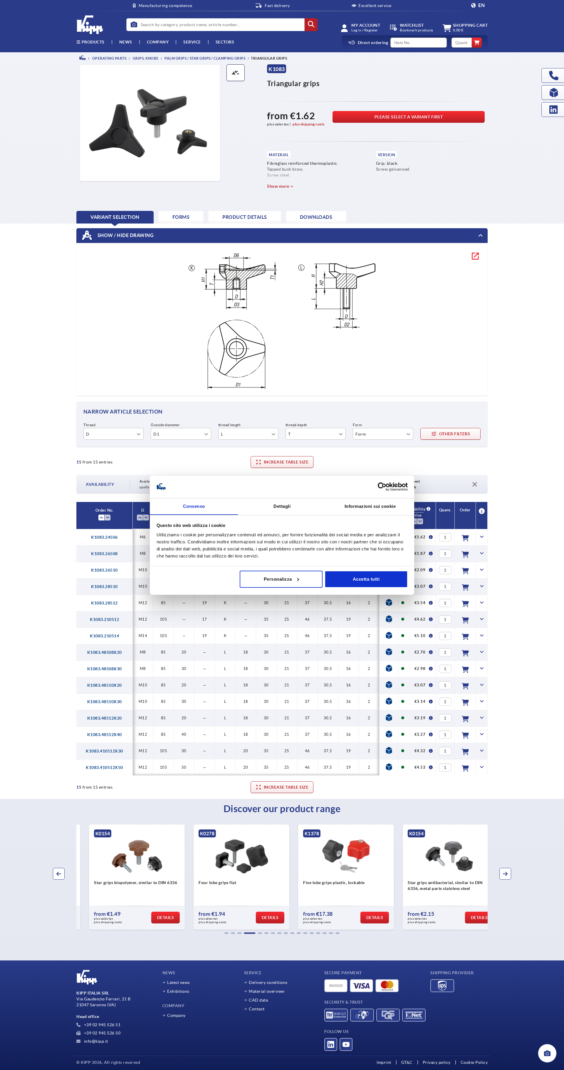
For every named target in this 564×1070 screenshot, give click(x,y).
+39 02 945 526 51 (101, 1024)
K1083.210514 (104, 636)
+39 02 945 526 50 (101, 1033)
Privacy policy (437, 1062)
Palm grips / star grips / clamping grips (205, 58)
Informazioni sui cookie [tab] (370, 505)
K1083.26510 (104, 570)
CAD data (258, 1000)
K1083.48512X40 (104, 734)
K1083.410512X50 (104, 767)
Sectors (225, 42)
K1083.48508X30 (104, 668)
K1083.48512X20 (104, 718)
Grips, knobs (145, 58)
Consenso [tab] (194, 505)
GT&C (407, 1062)
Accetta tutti (366, 579)
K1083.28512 (104, 603)
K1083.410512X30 (104, 751)
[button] (226, 933)
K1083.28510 (104, 586)
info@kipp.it (95, 1041)
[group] (125, 877)
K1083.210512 (104, 619)
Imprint (384, 1062)
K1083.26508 (104, 553)
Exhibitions (178, 991)
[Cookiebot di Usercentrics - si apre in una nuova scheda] (382, 486)
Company (158, 42)
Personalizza (278, 579)
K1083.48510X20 (104, 685)
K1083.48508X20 (104, 652)
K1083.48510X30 (104, 701)
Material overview (267, 991)
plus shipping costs (309, 124)
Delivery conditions (268, 982)
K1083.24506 (104, 537)
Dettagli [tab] (282, 505)
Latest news (178, 982)
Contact (257, 1009)
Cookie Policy (474, 1062)
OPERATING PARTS (108, 58)
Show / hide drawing (125, 235)
